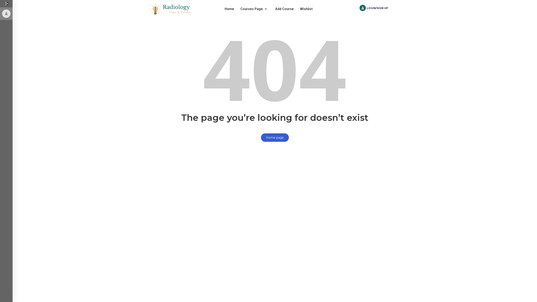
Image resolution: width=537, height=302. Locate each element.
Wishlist (306, 9)
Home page (275, 137)
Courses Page (251, 9)
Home (229, 9)
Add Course (284, 9)
